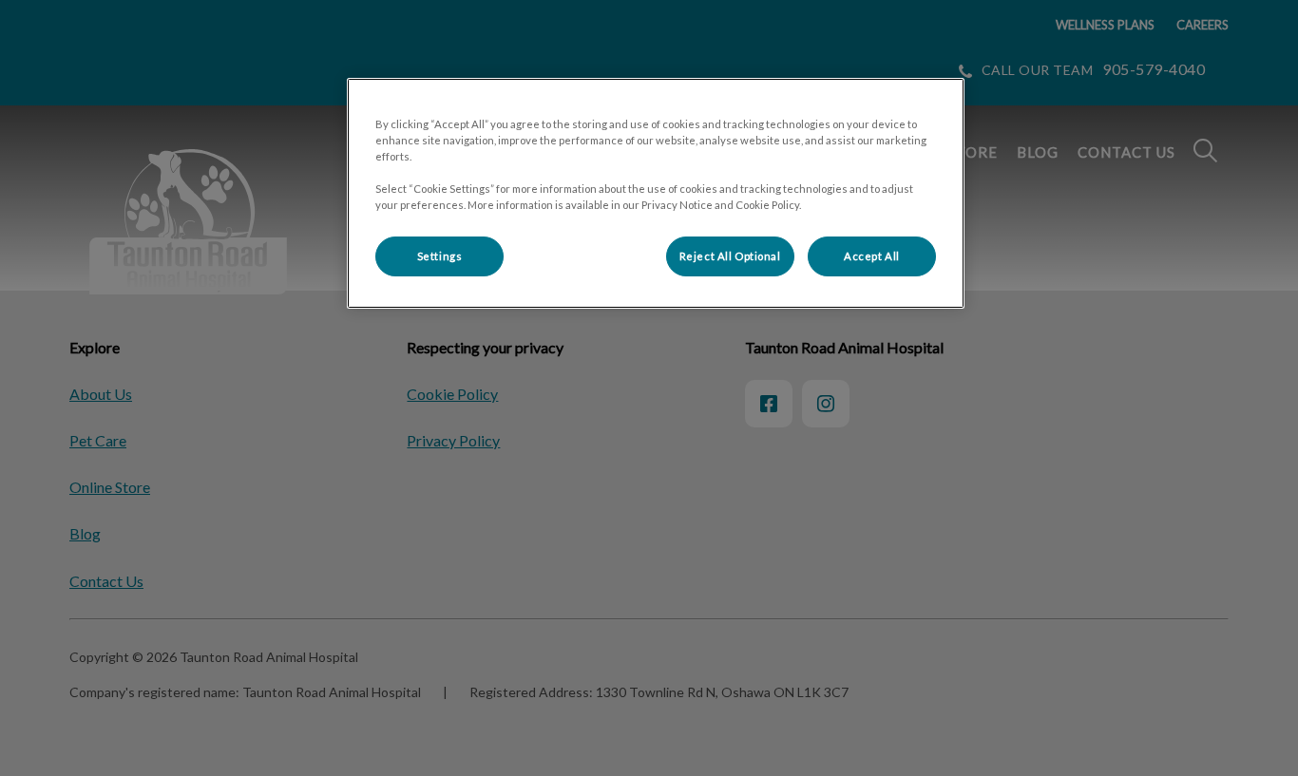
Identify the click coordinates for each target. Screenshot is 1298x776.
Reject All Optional (730, 256)
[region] (655, 193)
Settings (440, 256)
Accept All (872, 256)
